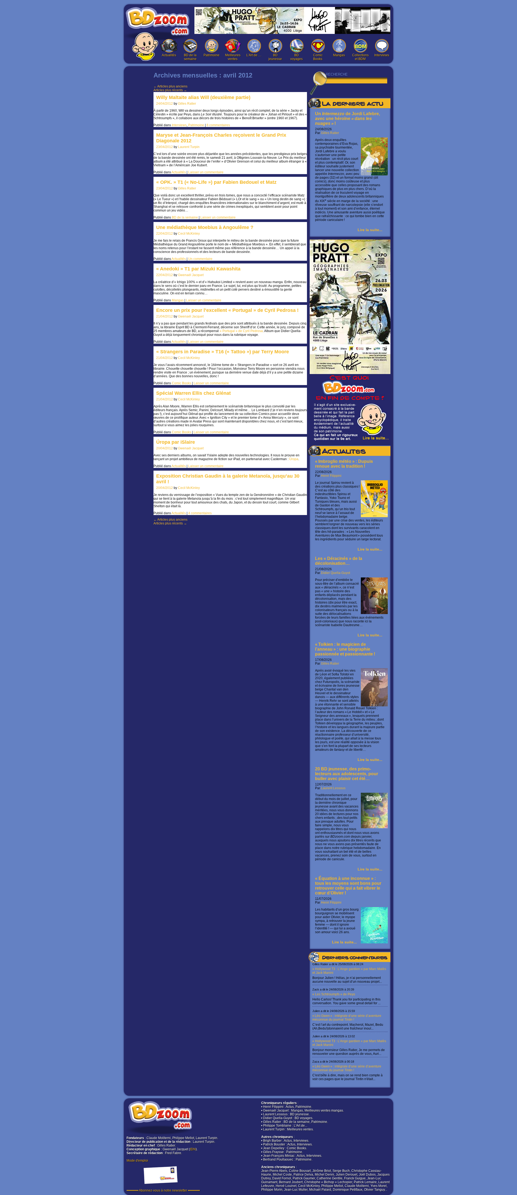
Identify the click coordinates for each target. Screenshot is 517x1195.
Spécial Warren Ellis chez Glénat (193, 393)
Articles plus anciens (170, 86)
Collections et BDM (360, 57)
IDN (193, 1149)
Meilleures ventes (232, 57)
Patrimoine (211, 55)
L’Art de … (253, 55)
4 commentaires (200, 513)
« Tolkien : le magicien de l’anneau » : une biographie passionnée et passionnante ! (345, 649)
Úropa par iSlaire (175, 442)
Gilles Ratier (187, 103)
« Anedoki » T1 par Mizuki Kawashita (198, 269)
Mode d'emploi (137, 1160)
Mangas (339, 55)
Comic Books (318, 57)
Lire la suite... (370, 230)
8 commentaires (218, 125)
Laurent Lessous (333, 788)
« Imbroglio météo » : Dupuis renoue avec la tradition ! (344, 463)
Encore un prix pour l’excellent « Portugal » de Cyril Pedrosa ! (227, 310)
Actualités (169, 55)
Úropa (293, 459)
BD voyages (296, 57)
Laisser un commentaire (205, 172)
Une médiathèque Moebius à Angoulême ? (204, 227)
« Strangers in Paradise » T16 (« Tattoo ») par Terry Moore (222, 351)
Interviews (381, 55)
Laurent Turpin (189, 147)
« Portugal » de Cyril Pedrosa (241, 331)
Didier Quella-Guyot (335, 573)
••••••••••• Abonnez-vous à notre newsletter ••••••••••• (163, 1190)
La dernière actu (352, 104)
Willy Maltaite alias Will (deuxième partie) (203, 97)
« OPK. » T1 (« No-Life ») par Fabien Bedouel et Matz (216, 182)
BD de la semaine (190, 57)
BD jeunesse (275, 57)
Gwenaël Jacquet (191, 275)
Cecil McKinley (189, 233)
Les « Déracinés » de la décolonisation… (338, 561)
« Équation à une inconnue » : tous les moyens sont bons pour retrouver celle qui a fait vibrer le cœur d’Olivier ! (348, 885)
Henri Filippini (331, 476)
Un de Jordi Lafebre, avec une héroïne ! (347, 118)
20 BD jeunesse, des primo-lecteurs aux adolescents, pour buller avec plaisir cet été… (346, 774)
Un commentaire (200, 259)
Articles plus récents (170, 90)
